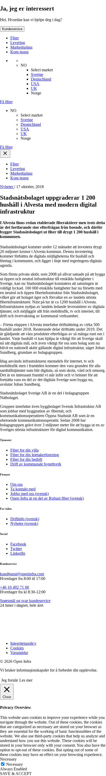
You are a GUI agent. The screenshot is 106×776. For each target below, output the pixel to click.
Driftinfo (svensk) (24, 519)
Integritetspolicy (23, 643)
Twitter (16, 548)
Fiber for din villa (24, 450)
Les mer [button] (25, 680)
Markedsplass (21, 47)
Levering (17, 42)
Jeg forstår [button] (9, 680)
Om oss (16, 484)
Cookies (17, 648)
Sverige (37, 74)
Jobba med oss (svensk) (29, 493)
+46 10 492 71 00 (14, 587)
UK (34, 88)
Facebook (18, 544)
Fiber (14, 38)
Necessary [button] (8, 759)
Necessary (14, 764)
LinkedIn (17, 553)
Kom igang (19, 52)
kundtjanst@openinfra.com (22, 574)
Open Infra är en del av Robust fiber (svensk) (47, 498)
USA (35, 84)
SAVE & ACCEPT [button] (16, 773)
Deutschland (41, 79)
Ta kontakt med (23, 489)
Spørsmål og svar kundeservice (25, 600)
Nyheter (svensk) (24, 523)
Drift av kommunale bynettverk (35, 464)
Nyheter (7, 186)
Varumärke (19, 652)
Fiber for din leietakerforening (34, 455)
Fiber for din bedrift (26, 459)
